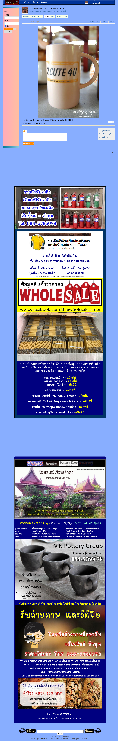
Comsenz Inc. (64, 739)
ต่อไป (98, 22)
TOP (113, 152)
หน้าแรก (27, 2)
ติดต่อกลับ (66, 737)
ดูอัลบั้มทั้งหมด (47, 11)
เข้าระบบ (91, 3)
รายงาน (112, 22)
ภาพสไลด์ (104, 22)
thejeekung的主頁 (35, 11)
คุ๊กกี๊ (8, 26)
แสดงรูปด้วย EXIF (104, 137)
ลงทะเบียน (98, 3)
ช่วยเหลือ (44, 2)
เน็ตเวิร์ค (35, 2)
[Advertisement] (60, 168)
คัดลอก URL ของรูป (105, 134)
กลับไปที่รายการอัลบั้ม (60, 11)
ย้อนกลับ (92, 22)
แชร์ (110, 122)
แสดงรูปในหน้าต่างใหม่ (106, 130)
